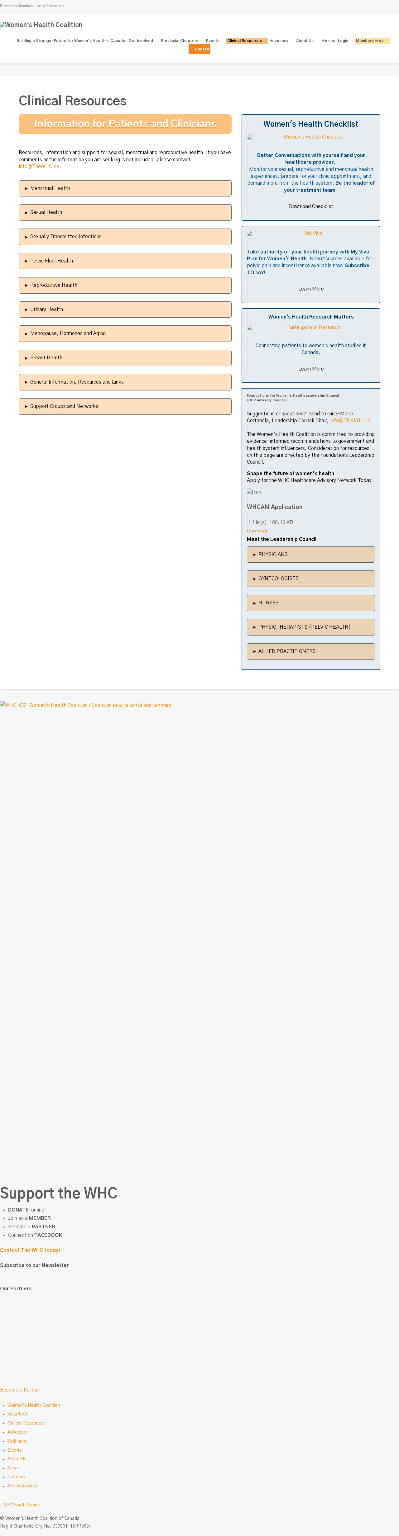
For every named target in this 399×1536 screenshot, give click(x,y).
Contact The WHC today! (30, 1250)
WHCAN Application (275, 507)
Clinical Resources (26, 1423)
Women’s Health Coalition (33, 1405)
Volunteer (17, 1414)
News (13, 1468)
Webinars (16, 1441)
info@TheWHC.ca (39, 166)
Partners (16, 1477)
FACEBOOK (48, 1235)
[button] (125, 188)
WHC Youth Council (22, 1505)
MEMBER (40, 1218)
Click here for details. (49, 6)
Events (14, 1450)
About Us (16, 1459)
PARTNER (43, 1226)
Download (258, 530)
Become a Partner (20, 1389)
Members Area (22, 1486)
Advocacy (17, 1432)
